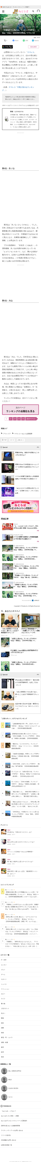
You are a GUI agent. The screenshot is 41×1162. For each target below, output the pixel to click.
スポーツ (4, 979)
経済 (2, 1052)
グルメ (3, 969)
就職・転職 (4, 1042)
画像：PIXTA (37, 37)
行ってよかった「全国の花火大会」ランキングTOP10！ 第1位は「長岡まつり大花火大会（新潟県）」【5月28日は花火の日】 (26, 774)
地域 (2, 1032)
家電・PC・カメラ (7, 1037)
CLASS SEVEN (13, 1088)
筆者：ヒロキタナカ (16, 111)
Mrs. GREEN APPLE (14, 1071)
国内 (2, 1023)
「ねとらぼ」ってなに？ (8, 1111)
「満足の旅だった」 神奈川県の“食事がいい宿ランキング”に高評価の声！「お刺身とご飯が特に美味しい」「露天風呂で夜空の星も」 (25, 794)
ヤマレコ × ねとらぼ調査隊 (23, 434)
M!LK (10, 1079)
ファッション (5, 989)
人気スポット (5, 26)
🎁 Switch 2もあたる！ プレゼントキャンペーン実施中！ (15, 7)
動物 (2, 1018)
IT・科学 (3, 960)
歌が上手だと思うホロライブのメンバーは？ (21, 842)
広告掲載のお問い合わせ (8, 1140)
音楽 (2, 1057)
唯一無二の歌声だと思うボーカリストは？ (20, 861)
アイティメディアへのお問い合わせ (12, 1130)
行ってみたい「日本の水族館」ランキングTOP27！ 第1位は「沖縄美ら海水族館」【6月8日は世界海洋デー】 (25, 784)
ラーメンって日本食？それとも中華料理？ (20, 852)
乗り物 (3, 1003)
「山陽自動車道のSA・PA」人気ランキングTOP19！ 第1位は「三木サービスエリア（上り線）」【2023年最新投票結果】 (26, 726)
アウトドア (7, 434)
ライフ (3, 998)
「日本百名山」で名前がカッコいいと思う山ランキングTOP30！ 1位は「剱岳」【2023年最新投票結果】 (25, 814)
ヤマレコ (30, 52)
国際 (2, 1028)
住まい (3, 1013)
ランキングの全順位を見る (20, 411)
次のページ (31, 419)
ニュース (4, 984)
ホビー (3, 994)
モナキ (10, 1097)
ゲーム (3, 974)
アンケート (4, 825)
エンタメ (4, 965)
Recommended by (27, 600)
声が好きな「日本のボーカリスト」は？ (19, 832)
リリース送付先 (6, 1135)
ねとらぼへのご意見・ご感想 (10, 1116)
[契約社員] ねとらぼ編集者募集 (10, 1125)
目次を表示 (33, 47)
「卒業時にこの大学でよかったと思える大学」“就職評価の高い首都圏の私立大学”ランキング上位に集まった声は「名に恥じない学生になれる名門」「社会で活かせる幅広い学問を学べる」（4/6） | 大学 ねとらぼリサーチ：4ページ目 (22, 909)
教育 (2, 1047)
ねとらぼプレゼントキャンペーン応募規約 (14, 1121)
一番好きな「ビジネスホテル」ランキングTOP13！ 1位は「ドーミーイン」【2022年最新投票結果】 (25, 746)
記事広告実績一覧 (6, 1145)
